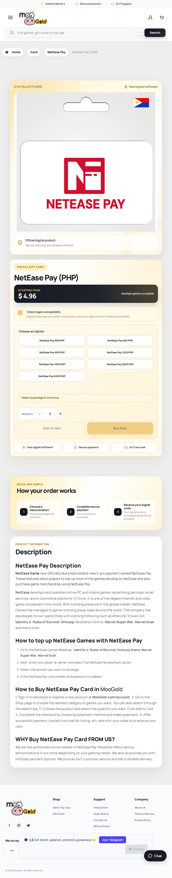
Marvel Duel (144, 622)
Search (155, 33)
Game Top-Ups (61, 807)
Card (33, 52)
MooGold (111, 689)
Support (99, 799)
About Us (140, 807)
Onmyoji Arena (128, 650)
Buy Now (120, 428)
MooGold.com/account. (111, 697)
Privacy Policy (143, 820)
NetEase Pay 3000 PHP (120, 364)
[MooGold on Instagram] (18, 825)
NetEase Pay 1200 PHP (120, 352)
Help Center (101, 807)
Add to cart (52, 428)
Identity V (23, 622)
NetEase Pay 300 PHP (51, 340)
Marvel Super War (119, 622)
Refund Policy (102, 826)
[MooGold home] (32, 17)
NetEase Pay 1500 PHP (52, 364)
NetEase (22, 592)
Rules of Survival (46, 622)
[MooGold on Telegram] (28, 825)
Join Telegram (112, 840)
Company (141, 799)
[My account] (150, 17)
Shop (56, 799)
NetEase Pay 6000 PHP (52, 376)
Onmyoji (67, 622)
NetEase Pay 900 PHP (52, 352)
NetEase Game (27, 573)
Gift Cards (58, 813)
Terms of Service (144, 813)
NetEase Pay (56, 52)
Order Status (101, 813)
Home (16, 52)
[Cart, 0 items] (162, 17)
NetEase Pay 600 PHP (120, 340)
